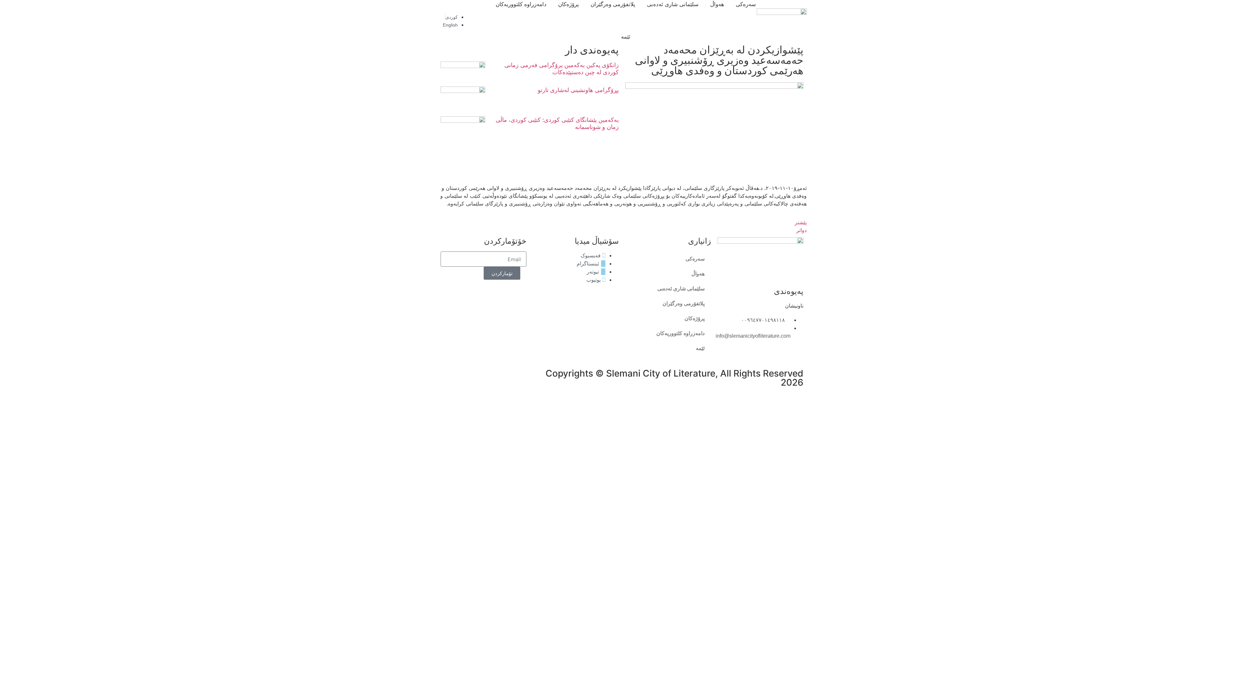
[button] (475, 21)
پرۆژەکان (695, 318)
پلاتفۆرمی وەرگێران (683, 303)
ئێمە (625, 37)
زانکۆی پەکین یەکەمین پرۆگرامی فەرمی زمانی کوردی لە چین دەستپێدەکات (561, 69)
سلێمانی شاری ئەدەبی (681, 288)
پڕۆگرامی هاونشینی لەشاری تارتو (578, 90)
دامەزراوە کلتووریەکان (680, 333)
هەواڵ (698, 273)
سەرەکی (695, 259)
